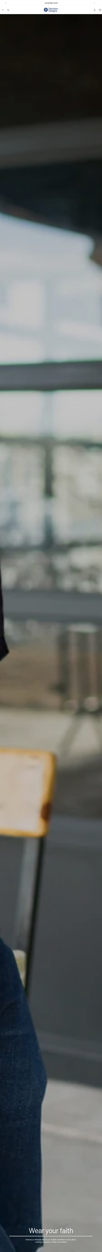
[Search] (8, 10)
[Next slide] (94, 3)
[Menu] (3, 10)
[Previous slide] (6, 3)
